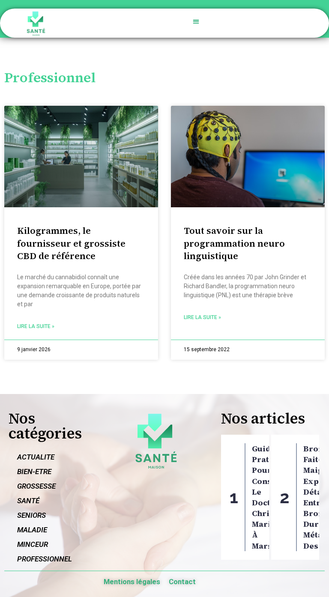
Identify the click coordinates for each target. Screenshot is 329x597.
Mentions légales (132, 581)
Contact (182, 581)
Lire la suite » (35, 326)
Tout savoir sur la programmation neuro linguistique (234, 243)
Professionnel (44, 559)
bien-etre (34, 471)
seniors (31, 515)
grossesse (36, 486)
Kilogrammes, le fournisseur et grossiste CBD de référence (71, 243)
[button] (196, 21)
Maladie (32, 529)
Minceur (32, 544)
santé (28, 500)
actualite (35, 457)
